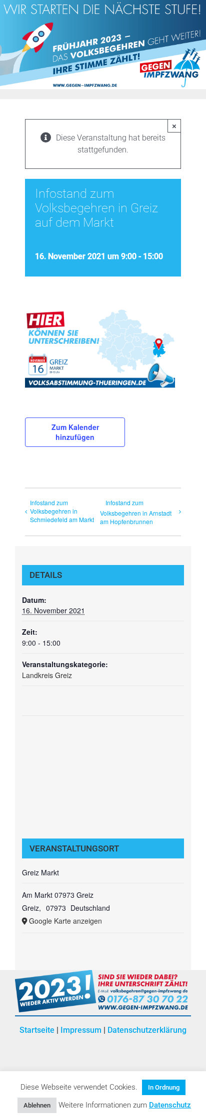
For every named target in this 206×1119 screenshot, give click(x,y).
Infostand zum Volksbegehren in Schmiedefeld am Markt (62, 511)
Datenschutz (170, 1105)
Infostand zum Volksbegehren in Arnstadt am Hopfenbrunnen (136, 512)
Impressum (81, 1030)
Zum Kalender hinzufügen (75, 432)
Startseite (37, 1030)
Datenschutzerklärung (147, 1030)
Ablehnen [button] (37, 1105)
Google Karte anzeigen (65, 921)
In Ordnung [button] (164, 1087)
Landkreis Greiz (47, 675)
